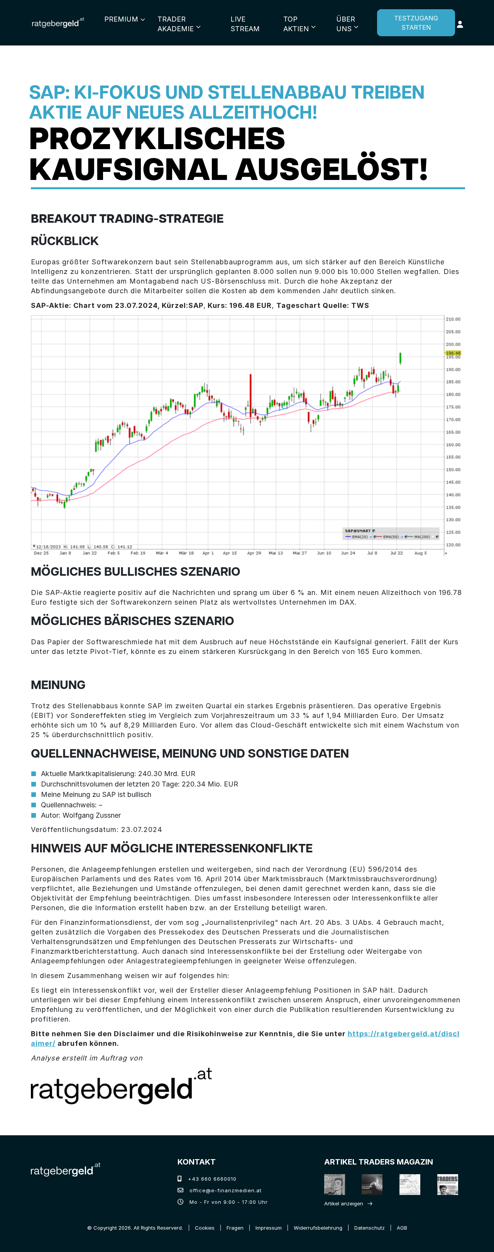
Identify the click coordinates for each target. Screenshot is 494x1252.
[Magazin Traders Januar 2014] (407, 1184)
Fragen (235, 1228)
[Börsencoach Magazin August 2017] (370, 1184)
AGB (402, 1228)
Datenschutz (369, 1228)
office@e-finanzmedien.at (225, 1190)
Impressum (268, 1228)
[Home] (65, 1169)
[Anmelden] (460, 24)
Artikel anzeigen (343, 1203)
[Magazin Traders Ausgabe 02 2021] (332, 1184)
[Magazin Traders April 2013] (445, 1184)
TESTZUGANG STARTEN (416, 22)
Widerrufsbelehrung (318, 1228)
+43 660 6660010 (211, 1179)
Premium (121, 19)
